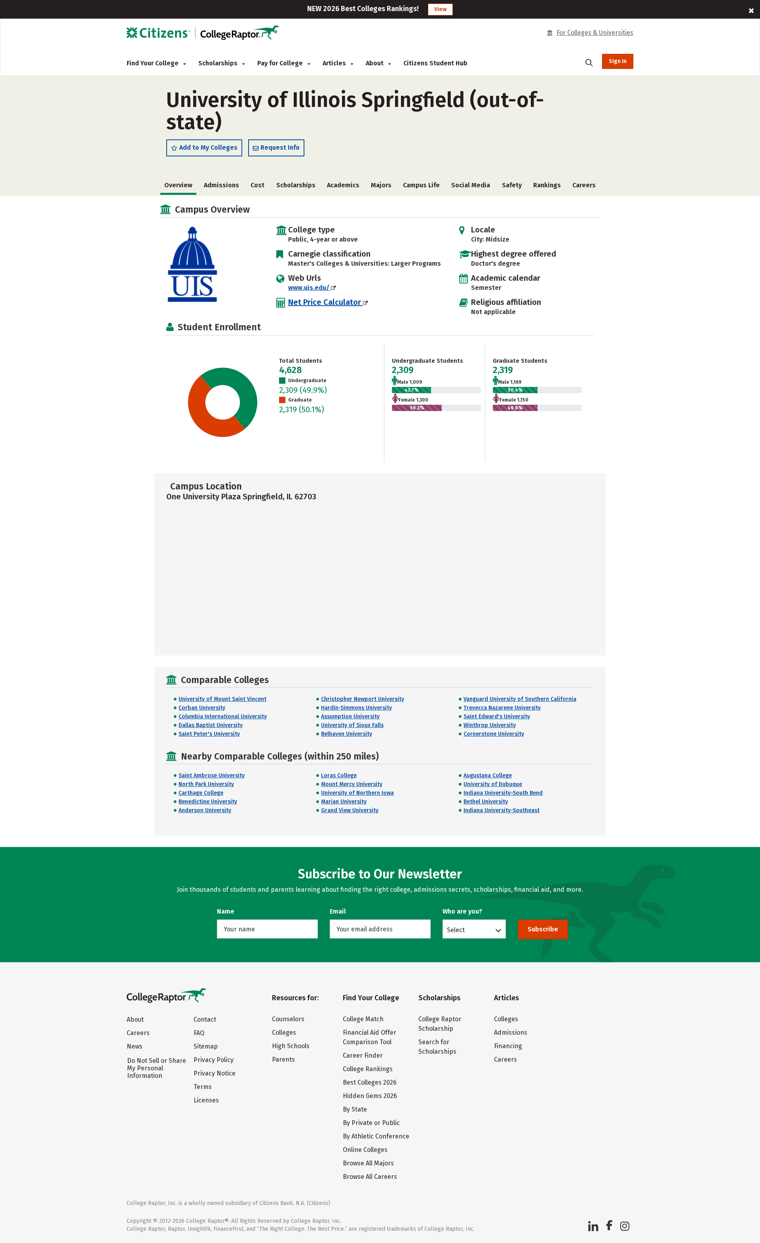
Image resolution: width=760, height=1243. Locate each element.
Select (456, 929)
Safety (512, 185)
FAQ (199, 1033)
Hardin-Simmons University (356, 707)
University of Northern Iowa (357, 793)
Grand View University (349, 810)
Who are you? (462, 911)
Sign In (618, 61)
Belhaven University (346, 734)
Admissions (221, 185)
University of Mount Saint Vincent (222, 699)
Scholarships (218, 63)
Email (338, 911)
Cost (257, 185)
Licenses (206, 1100)
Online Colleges (365, 1150)
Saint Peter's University (209, 734)
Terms (203, 1087)
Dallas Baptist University (211, 725)
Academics (343, 185)
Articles (335, 63)
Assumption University (350, 716)
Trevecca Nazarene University (502, 707)
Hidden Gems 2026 (370, 1096)
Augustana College (488, 775)
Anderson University (205, 810)
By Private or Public (371, 1123)
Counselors (288, 1019)
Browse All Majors (368, 1163)
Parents (283, 1059)
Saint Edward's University (497, 716)
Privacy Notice (215, 1073)
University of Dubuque (493, 784)
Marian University (344, 801)
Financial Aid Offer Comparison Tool (369, 1037)
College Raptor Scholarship (439, 1023)
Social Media (470, 185)
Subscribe (543, 929)
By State (355, 1109)
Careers (584, 185)
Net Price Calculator (325, 302)
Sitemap (206, 1046)
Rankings (547, 185)
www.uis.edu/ (309, 287)
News (134, 1046)
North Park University (206, 784)
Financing (508, 1046)
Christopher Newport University (362, 699)
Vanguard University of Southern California (520, 699)
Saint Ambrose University (212, 775)
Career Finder (363, 1055)
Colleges (284, 1032)
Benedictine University (208, 801)
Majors (381, 185)
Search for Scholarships (437, 1046)
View (440, 9)
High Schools (291, 1046)
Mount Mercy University (351, 784)
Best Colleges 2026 (370, 1082)
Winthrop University (490, 725)
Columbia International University (223, 716)
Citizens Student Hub (435, 63)
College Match (363, 1019)
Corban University (202, 707)
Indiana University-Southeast (502, 810)
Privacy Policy (214, 1060)
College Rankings (368, 1069)
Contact (205, 1019)
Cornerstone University (494, 734)
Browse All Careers (370, 1176)
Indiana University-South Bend (503, 793)
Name (225, 911)
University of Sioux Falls (352, 725)
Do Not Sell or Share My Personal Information (156, 1068)
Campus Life (421, 185)
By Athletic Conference (376, 1136)
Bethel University (486, 801)
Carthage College (201, 793)
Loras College (339, 775)
